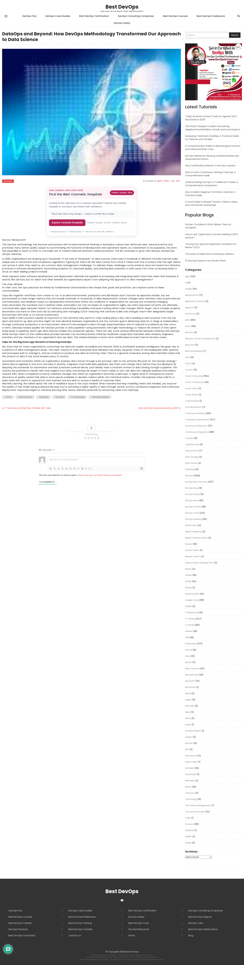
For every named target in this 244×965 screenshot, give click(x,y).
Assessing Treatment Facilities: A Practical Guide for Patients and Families (212, 137)
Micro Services (192, 668)
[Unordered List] (70, 468)
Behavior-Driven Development (200, 338)
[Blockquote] (74, 468)
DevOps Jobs (195, 923)
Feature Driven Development (199, 562)
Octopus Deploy (193, 730)
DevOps (8, 181)
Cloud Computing (194, 376)
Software (189, 768)
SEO (187, 749)
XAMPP (188, 836)
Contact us (74, 935)
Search (234, 35)
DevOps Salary (122, 23)
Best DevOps (122, 6)
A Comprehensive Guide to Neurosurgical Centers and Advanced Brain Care (212, 147)
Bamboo (189, 332)
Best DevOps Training (80, 923)
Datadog (189, 469)
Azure (188, 326)
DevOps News (192, 500)
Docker (188, 544)
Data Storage (191, 456)
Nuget (188, 724)
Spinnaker (190, 780)
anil (177, 181)
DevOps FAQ (29, 16)
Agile (187, 276)
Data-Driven (191, 463)
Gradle (188, 606)
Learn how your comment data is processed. (100, 475)
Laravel (188, 649)
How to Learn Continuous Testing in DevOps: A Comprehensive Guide (210, 174)
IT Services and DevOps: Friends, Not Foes (28, 408)
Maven (188, 662)
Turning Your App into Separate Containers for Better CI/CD (211, 245)
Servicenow (190, 755)
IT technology (78, 397)
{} (86, 468)
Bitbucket (189, 344)
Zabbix (188, 842)
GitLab (188, 581)
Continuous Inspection (196, 425)
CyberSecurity (192, 444)
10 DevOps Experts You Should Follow (205, 260)
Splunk (188, 786)
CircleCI (189, 369)
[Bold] (51, 468)
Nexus (188, 718)
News (187, 712)
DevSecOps (191, 525)
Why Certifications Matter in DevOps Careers (210, 165)
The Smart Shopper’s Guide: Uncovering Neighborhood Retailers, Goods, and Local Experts (212, 128)
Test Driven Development (197, 805)
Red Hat (189, 743)
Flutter (188, 569)
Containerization (193, 407)
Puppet (188, 737)
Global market (192, 593)
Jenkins (188, 631)
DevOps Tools (192, 512)
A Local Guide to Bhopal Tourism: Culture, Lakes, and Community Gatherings (211, 203)
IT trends (189, 625)
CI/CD (8, 397)
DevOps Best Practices (196, 481)
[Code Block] (78, 468)
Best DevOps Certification (94, 16)
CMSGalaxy (112, 955)
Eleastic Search (192, 556)
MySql (188, 693)
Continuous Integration (196, 432)
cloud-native (191, 388)
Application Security (195, 301)
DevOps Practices (18, 929)
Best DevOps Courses (175, 16)
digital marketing (193, 531)
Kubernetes (190, 643)
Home (131, 935)
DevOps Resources (138, 929)
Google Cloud (192, 600)
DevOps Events (192, 494)
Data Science (25, 397)
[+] (89, 468)
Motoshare (190, 687)
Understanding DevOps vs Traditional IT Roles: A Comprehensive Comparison (211, 183)
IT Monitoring (191, 612)
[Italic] (55, 468)
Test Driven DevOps (195, 811)
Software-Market (100, 397)
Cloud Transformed (194, 382)
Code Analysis (192, 400)
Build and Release (193, 351)
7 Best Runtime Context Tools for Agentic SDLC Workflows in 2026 (211, 118)
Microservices (192, 674)
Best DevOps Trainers (20, 923)
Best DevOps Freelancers (211, 16)
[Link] (82, 468)
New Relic (189, 705)
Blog (190, 935)
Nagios (188, 699)
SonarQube (190, 774)
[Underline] (59, 468)
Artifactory (190, 313)
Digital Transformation (196, 537)
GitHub (188, 575)
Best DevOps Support (200, 916)
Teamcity (190, 793)
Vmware (189, 824)
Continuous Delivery (195, 413)
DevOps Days (191, 488)
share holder (191, 761)
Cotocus (122, 959)
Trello (187, 817)
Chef (187, 357)
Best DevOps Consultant (21, 935)
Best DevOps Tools (138, 923)
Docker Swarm (192, 550)
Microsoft (189, 681)
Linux (187, 656)
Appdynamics (192, 295)
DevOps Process (193, 506)
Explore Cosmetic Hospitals (67, 222)
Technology (191, 799)
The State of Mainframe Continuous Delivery (209, 254)
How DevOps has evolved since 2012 (158, 408)
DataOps (44, 397)
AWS (187, 320)
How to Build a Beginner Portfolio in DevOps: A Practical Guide (210, 193)
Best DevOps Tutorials (80, 929)
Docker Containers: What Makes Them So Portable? (208, 226)
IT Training (190, 618)
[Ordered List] (66, 468)
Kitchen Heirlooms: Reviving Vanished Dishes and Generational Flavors (212, 157)
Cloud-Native (191, 394)
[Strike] (63, 468)
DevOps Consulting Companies (136, 16)
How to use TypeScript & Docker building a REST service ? (211, 236)
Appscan (189, 307)
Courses (189, 438)
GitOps (188, 587)
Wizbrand (125, 957)
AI (186, 282)
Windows (189, 830)
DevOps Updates (193, 519)
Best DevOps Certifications (203, 929)
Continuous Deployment (197, 419)
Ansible (188, 288)
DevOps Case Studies (57, 16)
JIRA (187, 637)
